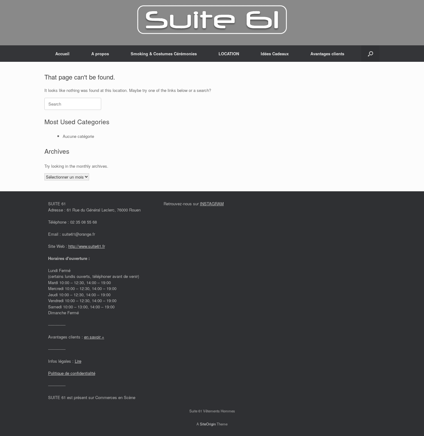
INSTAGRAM (212, 204)
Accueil (62, 54)
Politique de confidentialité (71, 373)
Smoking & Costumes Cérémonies (164, 54)
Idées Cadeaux (275, 54)
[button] (370, 53)
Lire (78, 361)
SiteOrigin (208, 423)
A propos (100, 54)
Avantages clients (327, 54)
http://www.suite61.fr (86, 246)
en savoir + (94, 337)
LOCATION (229, 54)
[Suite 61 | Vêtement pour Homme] (212, 20)
